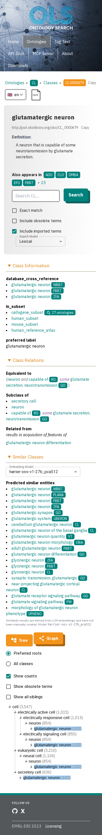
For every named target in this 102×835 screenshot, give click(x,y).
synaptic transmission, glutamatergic (48, 577)
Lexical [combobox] (25, 241)
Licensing (53, 826)
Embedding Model (21, 466)
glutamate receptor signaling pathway (49, 595)
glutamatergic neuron (30, 284)
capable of (38, 379)
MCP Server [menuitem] (43, 53)
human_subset (24, 318)
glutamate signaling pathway (41, 601)
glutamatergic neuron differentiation (38, 442)
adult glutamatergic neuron (41, 548)
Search (76, 195)
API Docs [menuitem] (16, 53)
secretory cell (23, 401)
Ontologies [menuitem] (36, 41)
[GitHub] (15, 811)
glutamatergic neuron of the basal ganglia (52, 530)
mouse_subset (24, 324)
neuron (13, 379)
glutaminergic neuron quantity (42, 536)
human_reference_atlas (33, 330)
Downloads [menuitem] (18, 65)
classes (51, 82)
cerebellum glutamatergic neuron (45, 524)
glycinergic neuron (32, 560)
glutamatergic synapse (36, 512)
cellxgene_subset (27, 312)
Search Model (28, 236)
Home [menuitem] (13, 41)
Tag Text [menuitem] (62, 41)
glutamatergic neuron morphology (47, 542)
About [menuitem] (67, 53)
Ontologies (14, 82)
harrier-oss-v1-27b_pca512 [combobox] (33, 471)
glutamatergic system (39, 518)
